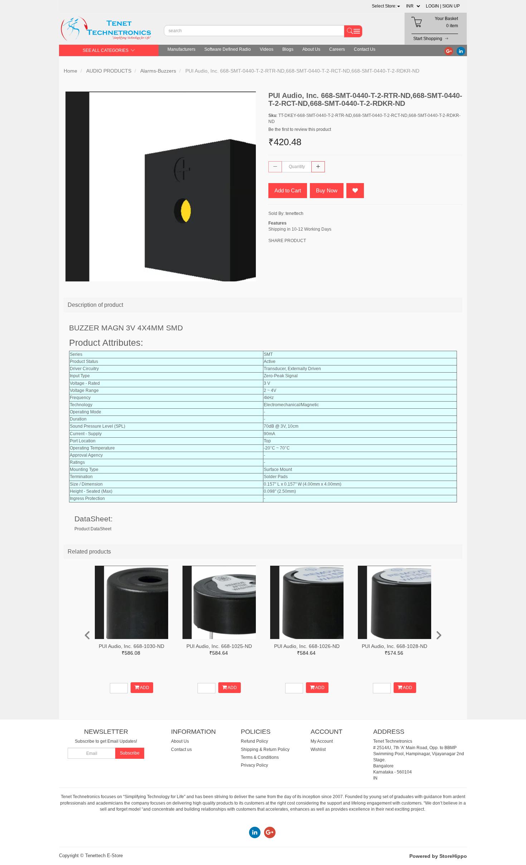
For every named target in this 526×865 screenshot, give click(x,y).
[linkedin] (461, 50)
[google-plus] (448, 50)
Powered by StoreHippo (438, 856)
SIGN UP (451, 6)
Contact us (181, 749)
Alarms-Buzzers (158, 71)
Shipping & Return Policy (265, 749)
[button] (386, 6)
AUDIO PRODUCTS (108, 71)
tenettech (294, 213)
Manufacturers (181, 49)
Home (70, 71)
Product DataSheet (92, 528)
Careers (337, 49)
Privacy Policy (254, 765)
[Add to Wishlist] (355, 190)
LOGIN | (433, 6)
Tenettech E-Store (104, 855)
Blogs (287, 49)
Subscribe (130, 753)
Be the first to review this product (299, 129)
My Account (322, 741)
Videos (266, 49)
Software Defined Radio (227, 49)
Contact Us (364, 49)
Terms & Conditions (260, 757)
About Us (311, 49)
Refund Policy (254, 741)
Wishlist (318, 749)
